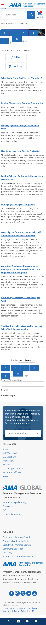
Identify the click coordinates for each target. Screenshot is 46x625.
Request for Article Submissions (18, 556)
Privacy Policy (20, 611)
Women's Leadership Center (16, 541)
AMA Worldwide (10, 453)
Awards (6, 464)
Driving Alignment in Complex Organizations (22, 103)
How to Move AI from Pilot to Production (20, 151)
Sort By (14, 360)
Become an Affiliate (12, 472)
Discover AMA (9, 444)
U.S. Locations (9, 456)
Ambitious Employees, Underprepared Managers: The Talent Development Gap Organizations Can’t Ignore (20, 269)
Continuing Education (13, 548)
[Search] (31, 15)
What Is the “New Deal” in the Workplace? (21, 78)
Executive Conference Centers (17, 544)
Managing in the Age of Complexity (18, 204)
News (5, 476)
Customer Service (11, 497)
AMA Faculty (8, 460)
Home (2, 23)
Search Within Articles (11, 380)
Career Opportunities (13, 468)
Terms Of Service (17, 608)
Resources (12, 23)
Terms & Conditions (12, 514)
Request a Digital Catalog (15, 502)
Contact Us (8, 506)
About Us (7, 449)
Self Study (7, 552)
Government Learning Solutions (18, 537)
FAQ (4, 510)
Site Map (32, 611)
